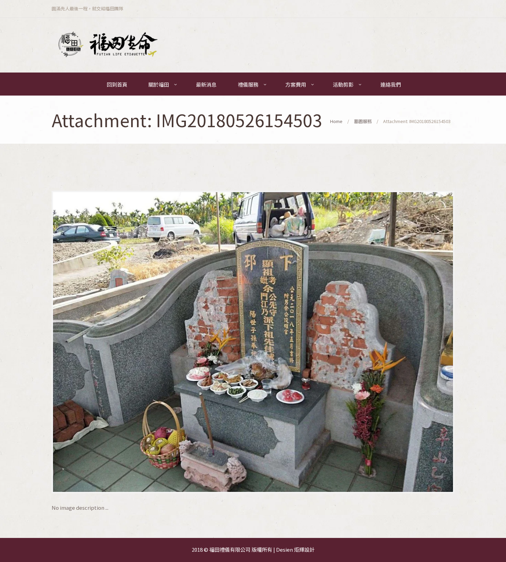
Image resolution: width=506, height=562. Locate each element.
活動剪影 (343, 84)
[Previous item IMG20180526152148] (152, 342)
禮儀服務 (248, 84)
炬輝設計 (304, 549)
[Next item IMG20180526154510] (353, 342)
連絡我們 (390, 84)
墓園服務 (363, 121)
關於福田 (158, 84)
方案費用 (295, 84)
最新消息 (206, 84)
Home (336, 121)
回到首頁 (117, 84)
